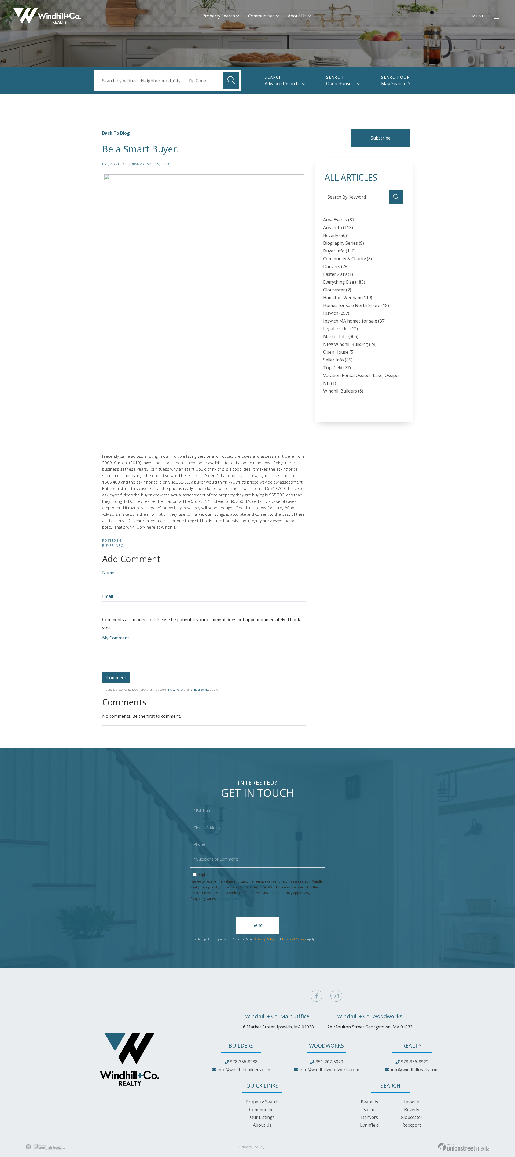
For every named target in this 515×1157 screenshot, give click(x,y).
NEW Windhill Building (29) (350, 344)
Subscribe (381, 138)
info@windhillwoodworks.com (329, 1069)
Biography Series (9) (343, 243)
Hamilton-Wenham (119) (347, 298)
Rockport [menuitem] (411, 1125)
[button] (231, 80)
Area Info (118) (338, 227)
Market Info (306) (340, 336)
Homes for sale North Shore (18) (356, 305)
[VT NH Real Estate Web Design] (463, 1147)
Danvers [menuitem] (369, 1117)
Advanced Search (282, 83)
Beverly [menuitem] (411, 1109)
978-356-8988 (244, 1062)
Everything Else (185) (344, 282)
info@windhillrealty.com (415, 1069)
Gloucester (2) (337, 290)
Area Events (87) (339, 220)
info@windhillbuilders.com (244, 1069)
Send (258, 925)
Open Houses (340, 83)
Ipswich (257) (336, 313)
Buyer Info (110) (339, 251)
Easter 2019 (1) (338, 274)
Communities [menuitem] (261, 16)
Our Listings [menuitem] (262, 1117)
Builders (241, 1045)
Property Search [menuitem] (218, 16)
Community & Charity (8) (347, 259)
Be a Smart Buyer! (140, 149)
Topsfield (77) (337, 368)
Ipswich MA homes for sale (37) (354, 321)
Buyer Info (113, 545)
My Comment (115, 638)
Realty (411, 1045)
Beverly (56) (335, 235)
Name (108, 573)
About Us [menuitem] (297, 16)
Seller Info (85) (337, 360)
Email (107, 596)
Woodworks (326, 1045)
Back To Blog (116, 133)
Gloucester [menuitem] (411, 1117)
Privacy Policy (175, 689)
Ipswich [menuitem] (411, 1102)
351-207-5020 (329, 1062)
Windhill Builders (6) (343, 391)
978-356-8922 (414, 1062)
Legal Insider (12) (340, 329)
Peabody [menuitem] (369, 1102)
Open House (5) (339, 352)
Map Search (393, 83)
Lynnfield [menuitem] (369, 1125)
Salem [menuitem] (369, 1109)
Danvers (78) (336, 266)
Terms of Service (199, 689)
